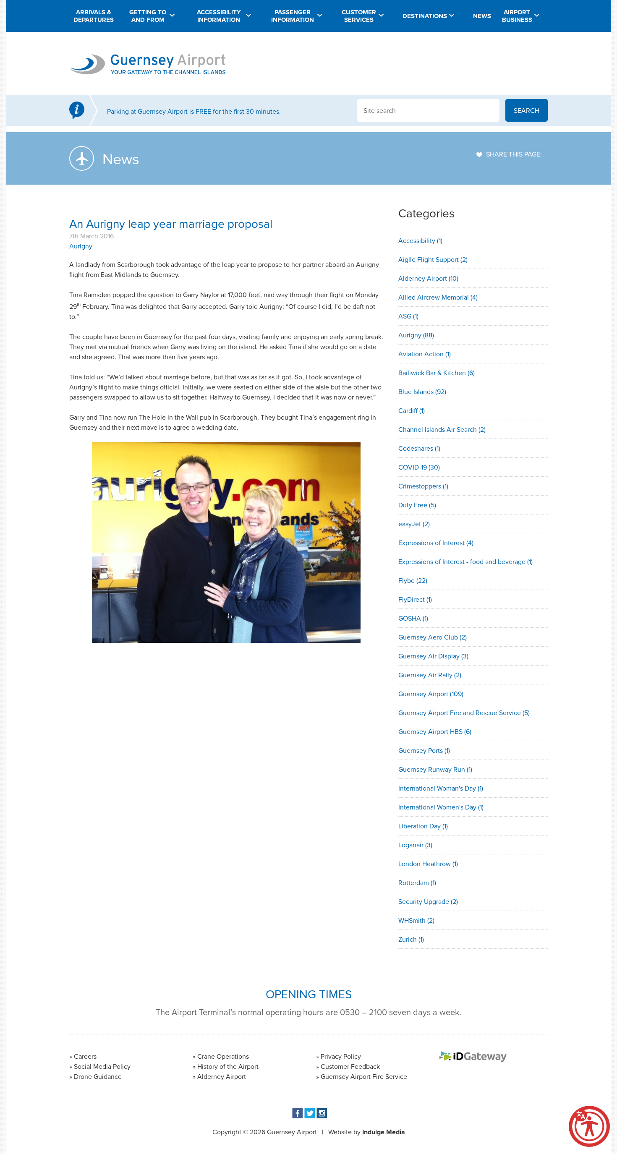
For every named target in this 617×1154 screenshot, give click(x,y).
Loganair (415, 844)
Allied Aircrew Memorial (438, 297)
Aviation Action (424, 353)
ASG (408, 316)
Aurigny (80, 246)
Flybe (412, 580)
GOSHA (413, 618)
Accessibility (420, 240)
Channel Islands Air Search (442, 429)
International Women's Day (441, 807)
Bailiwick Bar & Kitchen (436, 372)
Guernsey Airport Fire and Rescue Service (464, 712)
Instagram (321, 1113)
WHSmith (416, 920)
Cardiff (411, 410)
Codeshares (419, 448)
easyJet (414, 523)
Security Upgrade (428, 901)
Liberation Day (423, 825)
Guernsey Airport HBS (434, 731)
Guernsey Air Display (433, 656)
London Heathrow (428, 863)
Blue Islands (422, 391)
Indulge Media (383, 1132)
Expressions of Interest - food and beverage (465, 561)
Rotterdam (417, 882)
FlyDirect (415, 599)
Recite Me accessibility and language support (589, 1126)
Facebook (297, 1113)
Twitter (309, 1113)
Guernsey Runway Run (435, 769)
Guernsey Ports (424, 750)
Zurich (411, 939)
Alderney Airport (428, 278)
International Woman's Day (440, 788)
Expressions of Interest (435, 542)
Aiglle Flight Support (433, 259)
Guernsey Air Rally (429, 674)
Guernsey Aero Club (432, 637)
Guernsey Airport (430, 693)
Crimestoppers (423, 486)
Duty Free (417, 504)
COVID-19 (419, 467)
